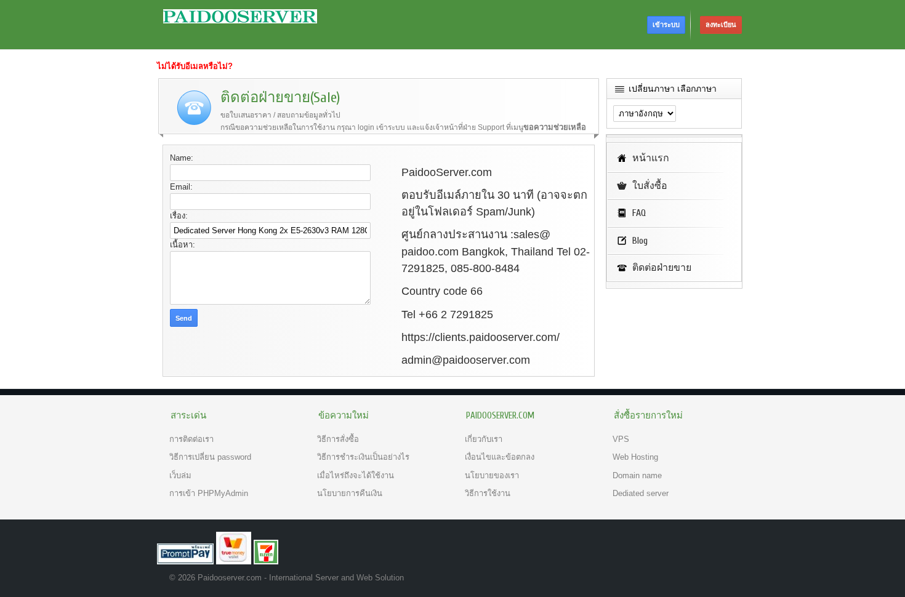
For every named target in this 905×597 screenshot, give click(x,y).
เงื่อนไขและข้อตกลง (499, 457)
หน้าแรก (650, 158)
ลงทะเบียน (721, 24)
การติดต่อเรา (191, 439)
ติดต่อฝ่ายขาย (661, 267)
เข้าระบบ (666, 24)
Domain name (637, 475)
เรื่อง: (179, 215)
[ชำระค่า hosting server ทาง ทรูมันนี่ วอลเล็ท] (233, 561)
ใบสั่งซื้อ (649, 185)
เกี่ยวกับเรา (483, 439)
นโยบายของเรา (492, 475)
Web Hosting (635, 457)
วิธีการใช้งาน (487, 493)
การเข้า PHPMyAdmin (208, 493)
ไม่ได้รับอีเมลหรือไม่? (195, 66)
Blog (640, 240)
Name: (181, 157)
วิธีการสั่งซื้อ (338, 439)
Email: (181, 186)
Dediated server (641, 493)
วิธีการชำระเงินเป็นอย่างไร (363, 457)
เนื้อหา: (182, 244)
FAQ (639, 212)
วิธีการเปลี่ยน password (210, 457)
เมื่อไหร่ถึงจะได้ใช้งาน (355, 475)
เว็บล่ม (180, 475)
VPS (621, 439)
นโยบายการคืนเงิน (349, 493)
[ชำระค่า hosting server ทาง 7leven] (266, 561)
